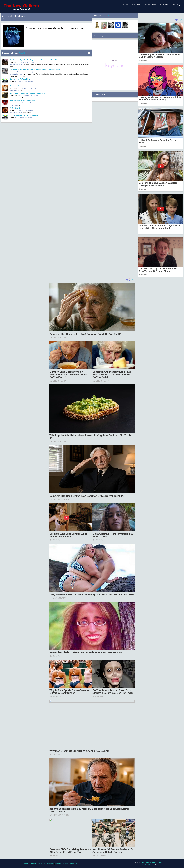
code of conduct (61, 864)
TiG (3, 19)
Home (125, 4)
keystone (115, 65)
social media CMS (146, 864)
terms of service (36, 864)
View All (22, 53)
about (26, 864)
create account (163, 4)
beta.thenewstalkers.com (151, 862)
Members (146, 4)
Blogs (139, 4)
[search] (178, 5)
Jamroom (159, 864)
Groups (132, 4)
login (173, 4)
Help (154, 4)
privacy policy (48, 864)
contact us (73, 864)
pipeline (114, 61)
